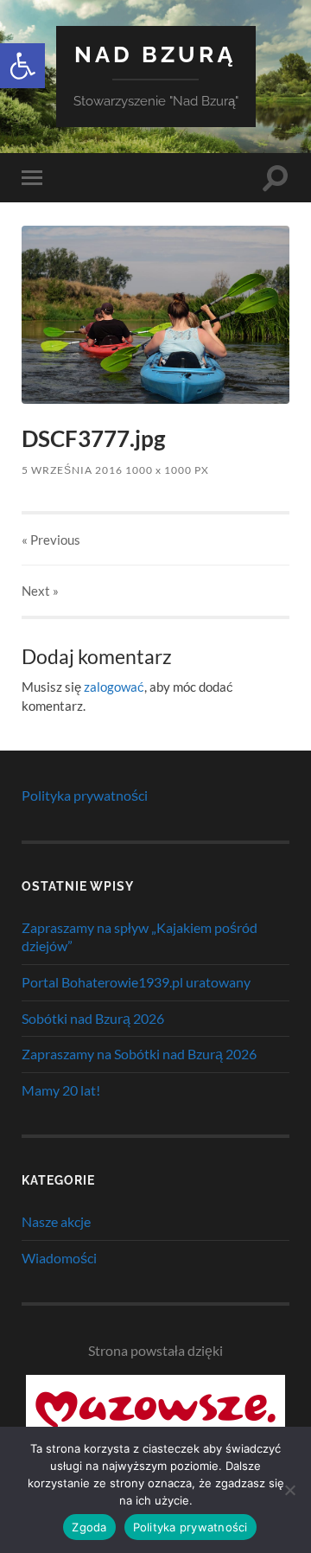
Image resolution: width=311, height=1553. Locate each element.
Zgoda (89, 1527)
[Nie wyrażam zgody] (289, 1490)
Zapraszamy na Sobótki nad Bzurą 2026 (139, 1053)
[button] (22, 65)
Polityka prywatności (85, 795)
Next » (40, 590)
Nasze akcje (56, 1221)
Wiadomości (59, 1257)
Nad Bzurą (155, 54)
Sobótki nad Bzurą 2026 (93, 1018)
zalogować (114, 686)
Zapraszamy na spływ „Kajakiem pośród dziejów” (139, 936)
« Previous (51, 539)
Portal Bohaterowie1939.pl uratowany (136, 982)
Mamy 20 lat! (61, 1090)
